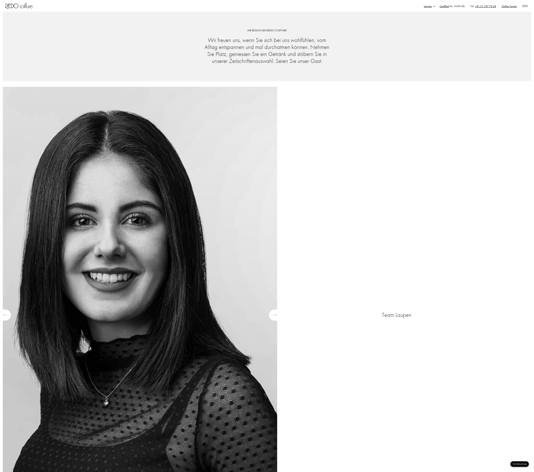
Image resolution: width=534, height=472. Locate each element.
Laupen (428, 6)
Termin (509, 6)
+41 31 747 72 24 (485, 6)
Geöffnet (444, 6)
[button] (7, 315)
